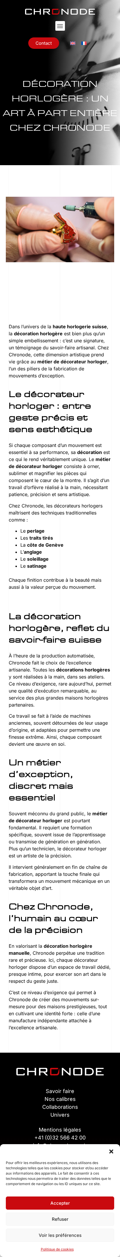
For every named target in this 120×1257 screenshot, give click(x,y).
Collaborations (60, 1107)
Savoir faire (60, 1091)
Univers (60, 1115)
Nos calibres (60, 1099)
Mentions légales (60, 1130)
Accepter (60, 1203)
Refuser (60, 1219)
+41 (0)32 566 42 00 (60, 1138)
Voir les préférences (60, 1235)
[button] (111, 1151)
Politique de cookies (57, 1249)
